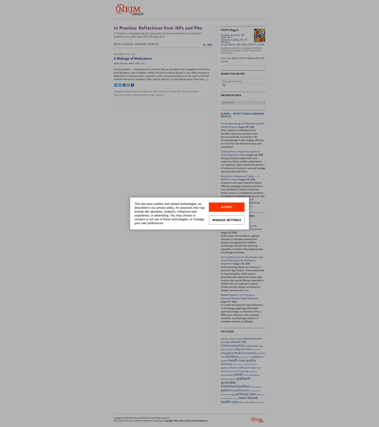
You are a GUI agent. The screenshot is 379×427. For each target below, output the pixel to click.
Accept (227, 207)
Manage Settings (226, 220)
